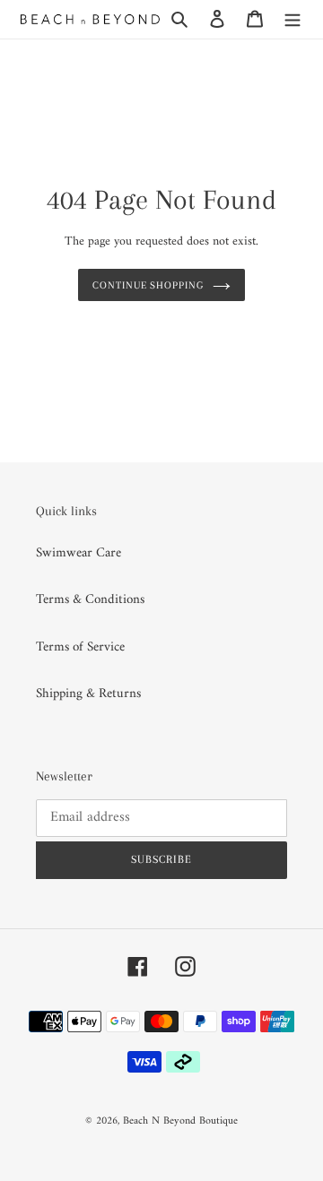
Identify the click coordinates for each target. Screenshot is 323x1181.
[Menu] (292, 19)
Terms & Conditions (90, 600)
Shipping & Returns (88, 694)
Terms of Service (80, 647)
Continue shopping (148, 285)
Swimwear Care (78, 553)
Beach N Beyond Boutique (180, 1121)
